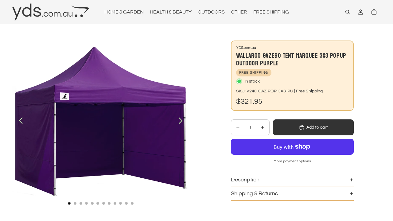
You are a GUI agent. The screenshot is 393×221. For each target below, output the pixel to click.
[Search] (347, 12)
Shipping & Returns (254, 193)
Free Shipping (309, 91)
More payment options (292, 161)
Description (245, 180)
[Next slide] (182, 121)
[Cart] (374, 12)
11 (126, 203)
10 (120, 203)
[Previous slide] (19, 121)
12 (132, 203)
